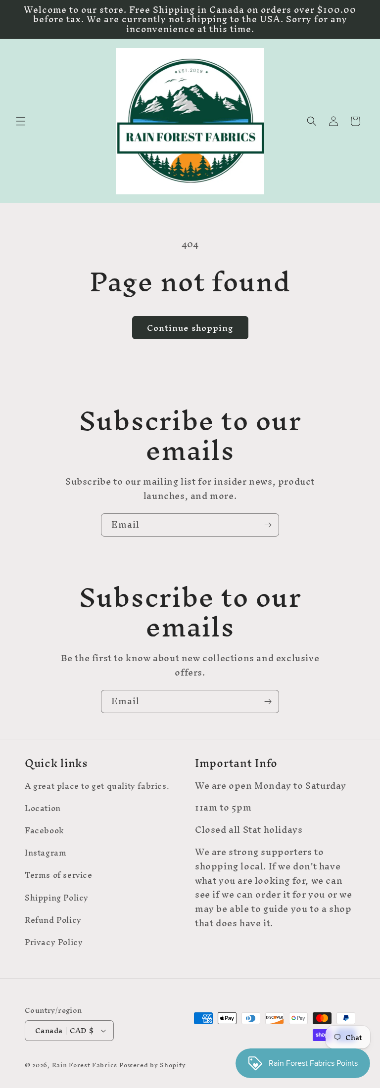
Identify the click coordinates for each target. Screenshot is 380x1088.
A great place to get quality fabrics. (97, 787)
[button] (21, 121)
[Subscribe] (268, 525)
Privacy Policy (54, 942)
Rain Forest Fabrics (84, 1065)
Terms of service (59, 875)
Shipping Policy (57, 898)
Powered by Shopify (152, 1065)
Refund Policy (53, 920)
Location (43, 808)
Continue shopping (190, 327)
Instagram (45, 852)
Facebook (44, 830)
